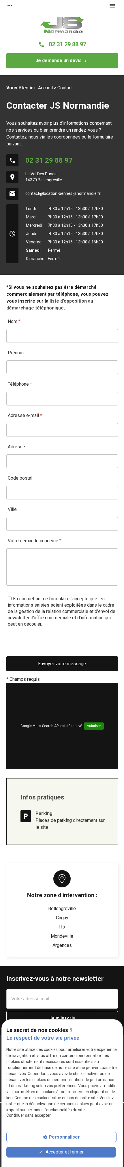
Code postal (20, 478)
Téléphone (20, 384)
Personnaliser (64, 1137)
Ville (12, 509)
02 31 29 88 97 (62, 44)
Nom (14, 321)
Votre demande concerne (34, 540)
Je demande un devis (62, 61)
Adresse (16, 446)
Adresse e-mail (25, 415)
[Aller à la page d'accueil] (62, 24)
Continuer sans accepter (28, 1115)
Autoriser (94, 726)
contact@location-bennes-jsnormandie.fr (63, 193)
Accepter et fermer (64, 1152)
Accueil (45, 88)
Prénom (16, 352)
